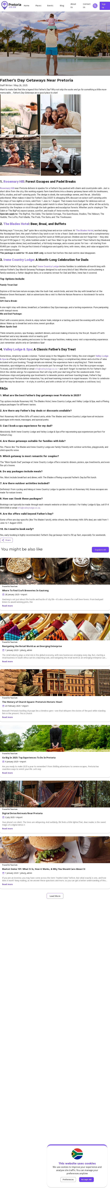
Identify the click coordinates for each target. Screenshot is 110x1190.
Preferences (68, 1179)
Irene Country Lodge (18, 260)
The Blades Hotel (16, 224)
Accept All (86, 1179)
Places (38, 5)
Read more (7, 605)
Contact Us (87, 6)
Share (8, 540)
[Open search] (95, 5)
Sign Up (104, 6)
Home (26, 5)
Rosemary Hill (13, 181)
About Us (73, 6)
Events (50, 5)
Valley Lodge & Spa (17, 349)
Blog (62, 5)
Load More (55, 896)
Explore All (100, 549)
